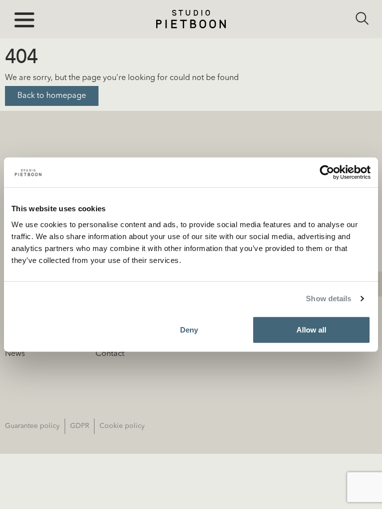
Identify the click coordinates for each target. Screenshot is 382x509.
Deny (189, 329)
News (15, 354)
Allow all (311, 329)
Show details (328, 298)
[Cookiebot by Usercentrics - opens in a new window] (327, 172)
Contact (110, 354)
